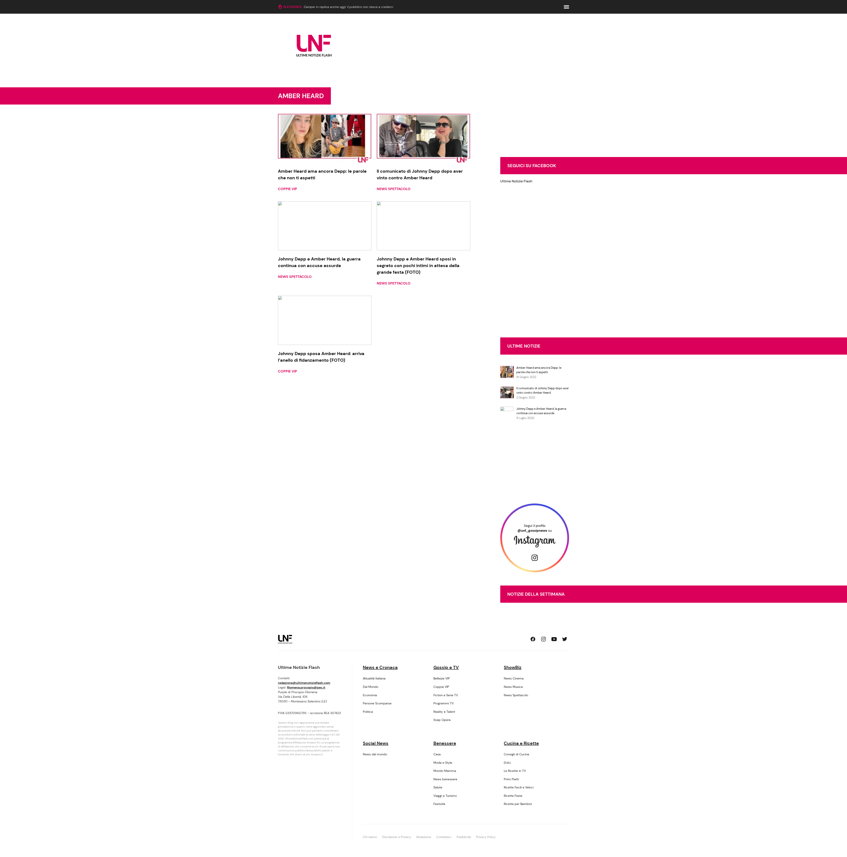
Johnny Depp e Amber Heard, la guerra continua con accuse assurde (541, 411)
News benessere (445, 779)
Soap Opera (442, 720)
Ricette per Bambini (518, 804)
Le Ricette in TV (515, 771)
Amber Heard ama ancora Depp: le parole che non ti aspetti (538, 370)
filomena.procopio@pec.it (306, 687)
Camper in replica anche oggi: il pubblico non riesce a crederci (348, 7)
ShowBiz (512, 667)
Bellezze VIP (441, 678)
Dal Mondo (370, 687)
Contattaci (443, 837)
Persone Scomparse (377, 703)
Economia (370, 695)
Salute (437, 787)
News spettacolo (393, 189)
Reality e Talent (444, 712)
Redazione (423, 837)
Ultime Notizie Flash (516, 181)
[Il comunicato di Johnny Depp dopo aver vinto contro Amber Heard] (423, 138)
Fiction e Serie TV (445, 695)
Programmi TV (443, 703)
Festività (439, 804)
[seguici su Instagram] (543, 639)
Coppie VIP (287, 189)
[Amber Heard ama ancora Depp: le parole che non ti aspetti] (324, 138)
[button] (566, 7)
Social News (375, 743)
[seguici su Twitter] (564, 639)
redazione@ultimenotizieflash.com (304, 683)
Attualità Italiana (374, 678)
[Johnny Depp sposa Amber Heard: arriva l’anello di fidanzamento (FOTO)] (324, 320)
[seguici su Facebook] (532, 639)
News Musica (513, 687)
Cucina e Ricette (521, 743)
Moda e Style (442, 763)
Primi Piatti (511, 779)
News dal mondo (375, 754)
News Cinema (514, 678)
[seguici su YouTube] (554, 639)
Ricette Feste (513, 796)
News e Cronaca (380, 667)
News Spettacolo (516, 695)
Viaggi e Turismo (445, 796)
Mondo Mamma (444, 771)
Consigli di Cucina (516, 754)
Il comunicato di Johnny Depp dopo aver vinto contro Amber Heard (542, 390)
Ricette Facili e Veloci (519, 787)
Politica (368, 712)
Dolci (507, 763)
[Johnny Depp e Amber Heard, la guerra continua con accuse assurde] (324, 226)
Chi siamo (370, 837)
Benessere (444, 743)
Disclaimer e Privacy (396, 837)
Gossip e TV (446, 667)
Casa (437, 754)
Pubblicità (464, 837)
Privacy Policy (486, 837)
